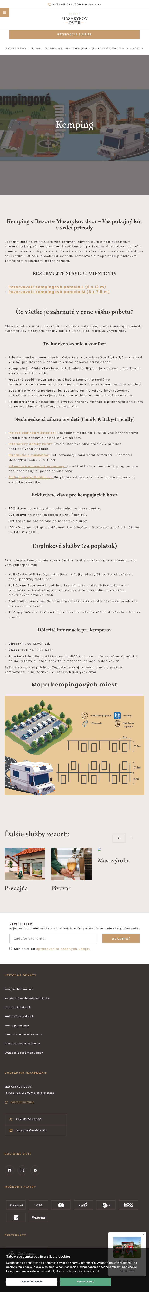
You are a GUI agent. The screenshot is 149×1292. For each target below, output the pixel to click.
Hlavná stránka (15, 48)
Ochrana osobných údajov (22, 1043)
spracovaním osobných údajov (63, 949)
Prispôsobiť (91, 1271)
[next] (131, 838)
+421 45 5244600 (28, 1119)
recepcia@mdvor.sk (31, 1130)
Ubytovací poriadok (18, 1007)
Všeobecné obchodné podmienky (27, 998)
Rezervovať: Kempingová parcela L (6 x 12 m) (57, 287)
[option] (28, 871)
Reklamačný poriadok (19, 1016)
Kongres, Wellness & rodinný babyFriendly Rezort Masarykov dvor (78, 48)
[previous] (119, 838)
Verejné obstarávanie (19, 989)
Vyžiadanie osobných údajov (24, 1053)
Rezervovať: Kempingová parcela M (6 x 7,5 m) (59, 291)
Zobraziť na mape (22, 1102)
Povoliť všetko (85, 1281)
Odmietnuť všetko (32, 1281)
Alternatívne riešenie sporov (23, 1034)
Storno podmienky (17, 1025)
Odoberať (121, 939)
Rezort (135, 48)
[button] (4, 12)
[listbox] (74, 872)
